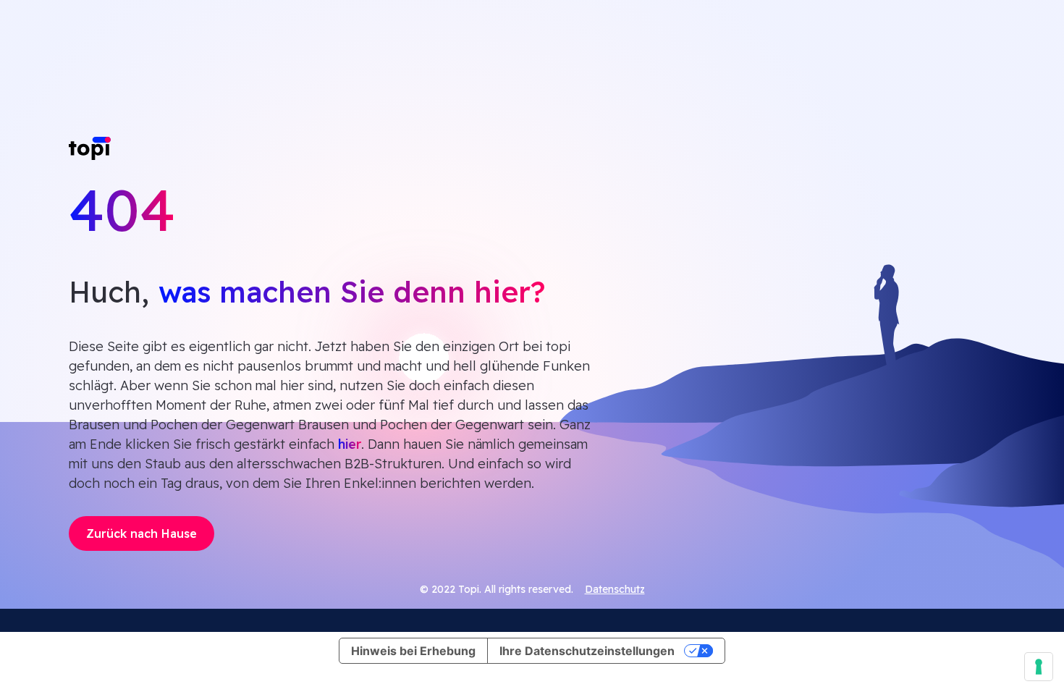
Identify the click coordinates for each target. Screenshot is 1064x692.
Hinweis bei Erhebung (413, 651)
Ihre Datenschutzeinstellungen (587, 651)
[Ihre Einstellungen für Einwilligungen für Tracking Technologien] (1038, 666)
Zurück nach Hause (141, 533)
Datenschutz (615, 589)
